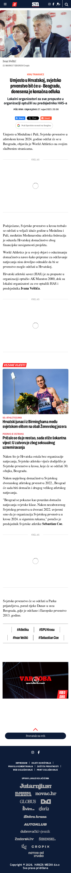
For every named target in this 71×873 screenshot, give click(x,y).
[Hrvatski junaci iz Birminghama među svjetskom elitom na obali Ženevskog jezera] (35, 391)
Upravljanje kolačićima (35, 778)
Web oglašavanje (23, 770)
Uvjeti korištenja (41, 763)
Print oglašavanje (47, 770)
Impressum (21, 763)
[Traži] (66, 4)
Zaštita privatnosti (48, 766)
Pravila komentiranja (20, 766)
